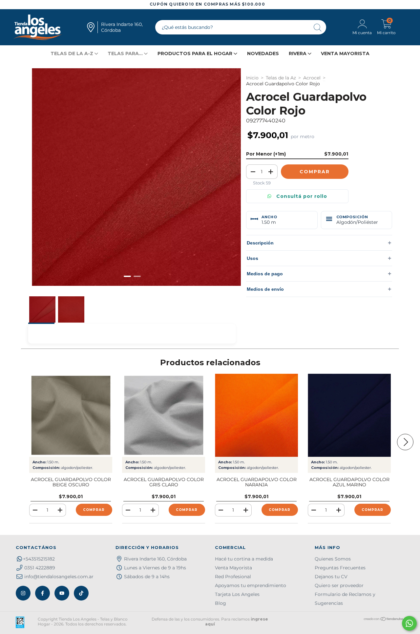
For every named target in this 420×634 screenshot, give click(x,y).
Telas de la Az (281, 78)
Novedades (263, 53)
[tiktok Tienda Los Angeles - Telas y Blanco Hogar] (81, 593)
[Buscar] (318, 28)
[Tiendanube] (383, 619)
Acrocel (312, 78)
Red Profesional (233, 576)
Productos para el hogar (196, 53)
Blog (220, 603)
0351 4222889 (39, 567)
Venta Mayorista (345, 53)
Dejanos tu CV (331, 576)
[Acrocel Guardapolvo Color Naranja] (256, 415)
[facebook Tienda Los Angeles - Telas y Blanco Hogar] (42, 593)
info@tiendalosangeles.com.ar (59, 576)
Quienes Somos (333, 558)
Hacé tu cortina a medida (244, 558)
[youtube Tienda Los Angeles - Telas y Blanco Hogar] (61, 593)
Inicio (252, 78)
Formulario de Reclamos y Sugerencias (345, 599)
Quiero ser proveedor (339, 585)
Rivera (298, 53)
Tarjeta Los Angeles (237, 594)
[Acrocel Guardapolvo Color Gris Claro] (163, 415)
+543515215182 (39, 558)
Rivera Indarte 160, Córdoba (155, 558)
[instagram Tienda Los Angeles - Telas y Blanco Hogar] (23, 593)
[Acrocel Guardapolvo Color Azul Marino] (349, 415)
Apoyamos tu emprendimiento (250, 585)
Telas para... (126, 53)
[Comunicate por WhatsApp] (409, 623)
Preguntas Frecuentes (340, 567)
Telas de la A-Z (72, 53)
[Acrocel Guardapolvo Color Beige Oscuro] (70, 415)
